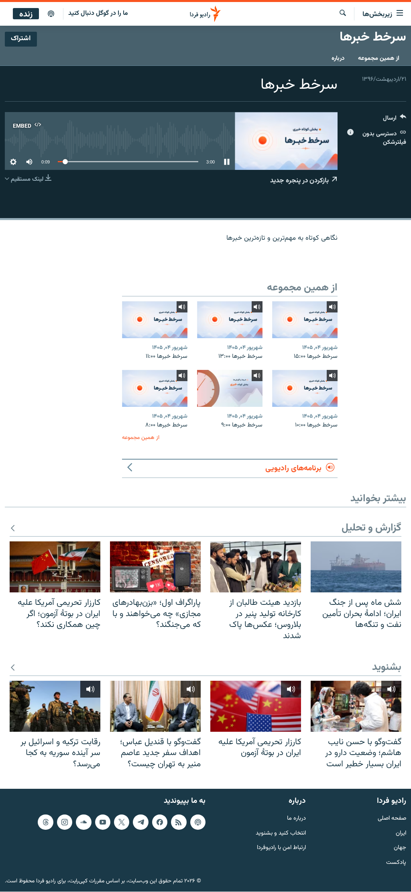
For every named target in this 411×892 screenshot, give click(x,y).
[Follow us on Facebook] (159, 822)
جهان (400, 848)
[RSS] (178, 822)
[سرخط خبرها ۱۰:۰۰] (305, 388)
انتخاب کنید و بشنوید (281, 833)
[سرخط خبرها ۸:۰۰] (154, 388)
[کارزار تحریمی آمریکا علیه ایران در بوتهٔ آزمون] (255, 706)
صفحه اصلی (392, 818)
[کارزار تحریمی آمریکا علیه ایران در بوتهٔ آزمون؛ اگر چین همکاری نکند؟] (55, 566)
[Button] (394, 120)
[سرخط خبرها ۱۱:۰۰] (154, 319)
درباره (338, 58)
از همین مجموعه (378, 58)
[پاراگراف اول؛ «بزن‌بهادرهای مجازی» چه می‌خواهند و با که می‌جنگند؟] (155, 566)
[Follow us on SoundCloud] (83, 822)
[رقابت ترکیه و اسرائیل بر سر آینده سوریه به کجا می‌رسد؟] (55, 706)
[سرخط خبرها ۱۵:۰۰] (305, 319)
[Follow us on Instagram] (64, 822)
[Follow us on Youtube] (102, 822)
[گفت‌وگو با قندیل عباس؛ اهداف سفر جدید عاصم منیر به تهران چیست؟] (155, 706)
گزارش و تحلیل (371, 528)
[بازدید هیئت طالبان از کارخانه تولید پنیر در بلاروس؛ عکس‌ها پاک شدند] (255, 566)
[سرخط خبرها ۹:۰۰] (229, 388)
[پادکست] (51, 14)
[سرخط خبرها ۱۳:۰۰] (229, 319)
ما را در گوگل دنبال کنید (98, 13)
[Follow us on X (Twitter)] (121, 822)
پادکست (396, 863)
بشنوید (386, 667)
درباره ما (296, 818)
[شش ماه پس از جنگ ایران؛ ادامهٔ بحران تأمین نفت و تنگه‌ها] (356, 566)
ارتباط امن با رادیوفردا (281, 848)
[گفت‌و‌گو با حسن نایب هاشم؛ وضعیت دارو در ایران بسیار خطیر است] (356, 706)
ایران (401, 833)
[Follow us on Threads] (45, 822)
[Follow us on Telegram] (140, 822)
